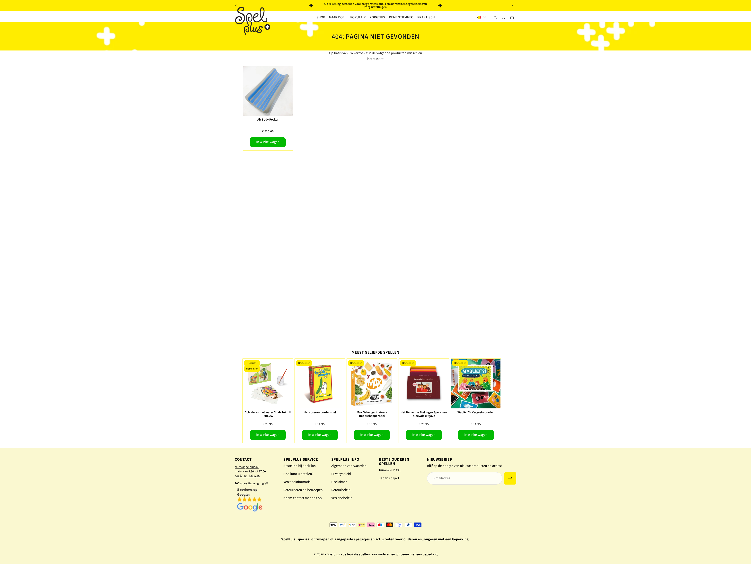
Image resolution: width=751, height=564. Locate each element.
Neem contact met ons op (302, 498)
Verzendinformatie (297, 481)
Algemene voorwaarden (349, 465)
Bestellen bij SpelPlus (299, 465)
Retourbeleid (340, 489)
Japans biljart (389, 478)
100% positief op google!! (251, 483)
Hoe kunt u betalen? (298, 473)
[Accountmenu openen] (503, 17)
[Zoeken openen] (495, 17)
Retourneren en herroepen (303, 489)
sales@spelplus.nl (247, 467)
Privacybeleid (341, 473)
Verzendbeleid (341, 498)
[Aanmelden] (510, 478)
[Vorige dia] (236, 5)
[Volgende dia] (512, 5)
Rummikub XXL (390, 470)
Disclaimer (339, 481)
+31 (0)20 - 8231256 (247, 476)
